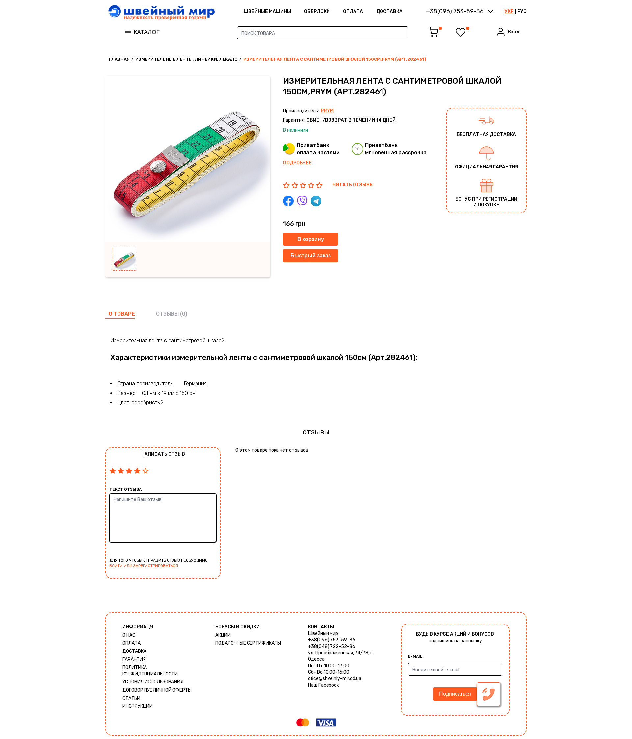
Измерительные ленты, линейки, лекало (186, 59)
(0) (183, 314)
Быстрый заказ (310, 255)
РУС (522, 11)
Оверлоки (317, 11)
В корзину (310, 239)
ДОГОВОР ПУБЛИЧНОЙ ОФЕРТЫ (157, 690)
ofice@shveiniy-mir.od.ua (334, 678)
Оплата (353, 11)
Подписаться (455, 694)
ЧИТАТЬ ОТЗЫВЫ (353, 185)
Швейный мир (323, 633)
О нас (128, 635)
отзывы (167, 314)
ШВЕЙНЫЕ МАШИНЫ (267, 11)
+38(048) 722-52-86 (331, 646)
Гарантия (134, 659)
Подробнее (297, 163)
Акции (223, 635)
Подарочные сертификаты (248, 643)
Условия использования (152, 682)
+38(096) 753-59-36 (331, 640)
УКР (509, 11)
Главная (119, 59)
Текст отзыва (125, 489)
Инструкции (137, 706)
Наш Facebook (323, 685)
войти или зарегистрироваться (143, 565)
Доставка (389, 11)
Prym (327, 111)
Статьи (131, 698)
